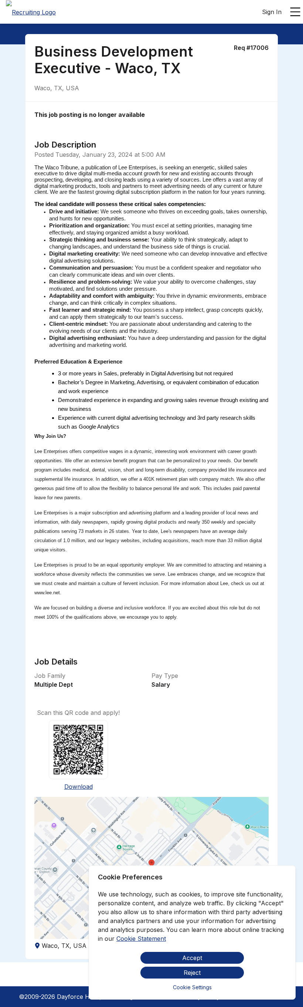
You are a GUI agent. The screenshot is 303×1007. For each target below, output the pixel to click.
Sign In (272, 12)
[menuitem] (31, 12)
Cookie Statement (141, 938)
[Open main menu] (295, 12)
